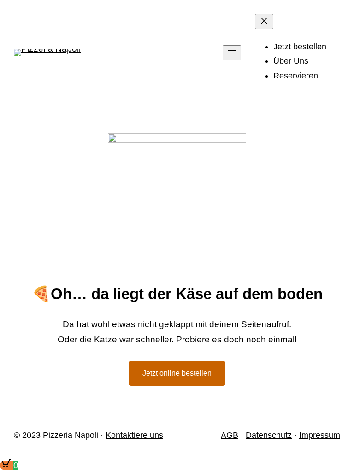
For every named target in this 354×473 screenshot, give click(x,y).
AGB (229, 435)
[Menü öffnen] (232, 52)
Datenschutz (269, 435)
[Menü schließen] (264, 21)
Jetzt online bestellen (177, 373)
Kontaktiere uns (134, 435)
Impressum (319, 435)
